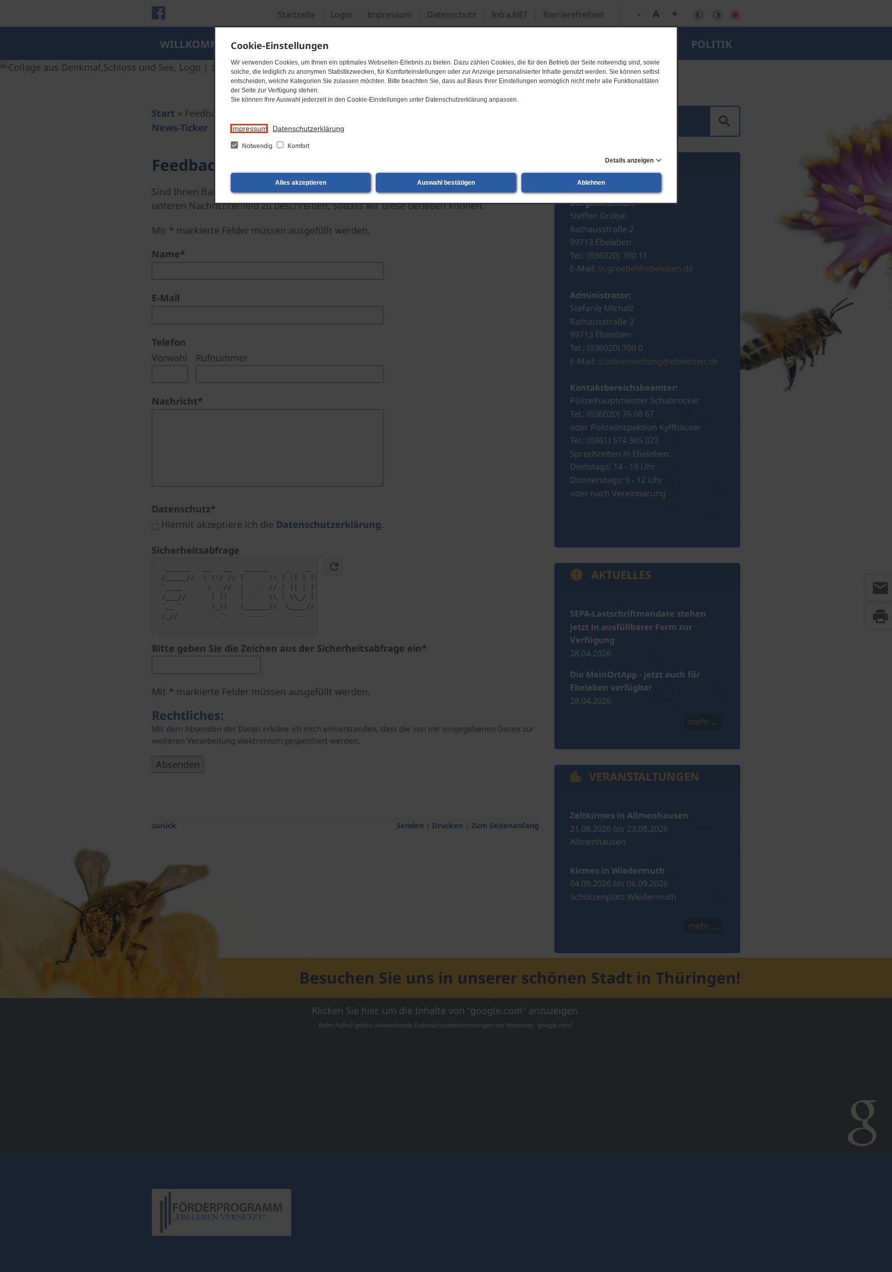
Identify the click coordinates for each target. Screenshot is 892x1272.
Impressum (249, 128)
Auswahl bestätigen (446, 182)
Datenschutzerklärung (308, 128)
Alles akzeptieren (300, 182)
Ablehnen (591, 182)
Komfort (297, 146)
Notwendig (257, 146)
